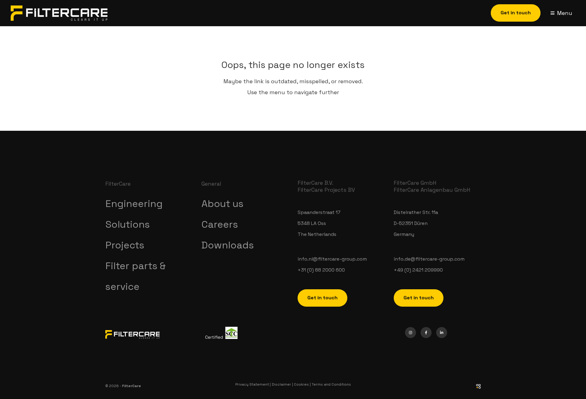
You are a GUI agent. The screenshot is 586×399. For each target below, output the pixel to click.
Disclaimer (281, 384)
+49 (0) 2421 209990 (418, 270)
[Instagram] (410, 332)
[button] (516, 13)
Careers (219, 224)
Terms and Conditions (331, 384)
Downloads (227, 245)
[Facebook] (426, 332)
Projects (124, 245)
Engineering (134, 204)
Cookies (301, 384)
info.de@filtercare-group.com (429, 259)
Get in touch (322, 297)
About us (222, 204)
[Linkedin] (441, 332)
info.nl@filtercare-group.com (332, 259)
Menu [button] (564, 12)
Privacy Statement (252, 384)
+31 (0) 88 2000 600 (321, 270)
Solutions (127, 224)
